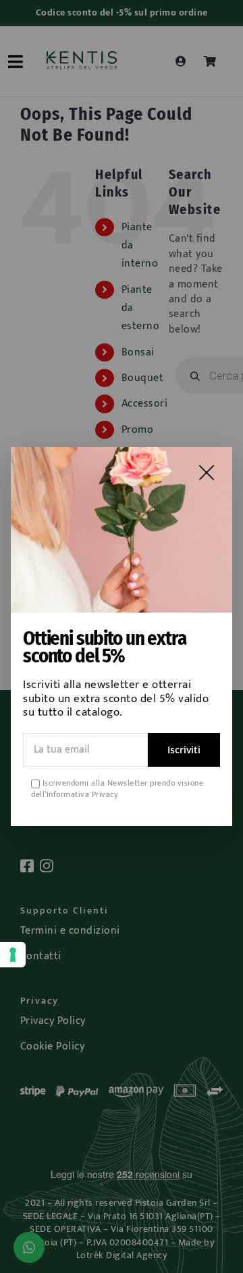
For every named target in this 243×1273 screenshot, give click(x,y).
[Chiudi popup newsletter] (206, 472)
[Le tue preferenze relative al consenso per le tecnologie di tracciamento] (13, 954)
